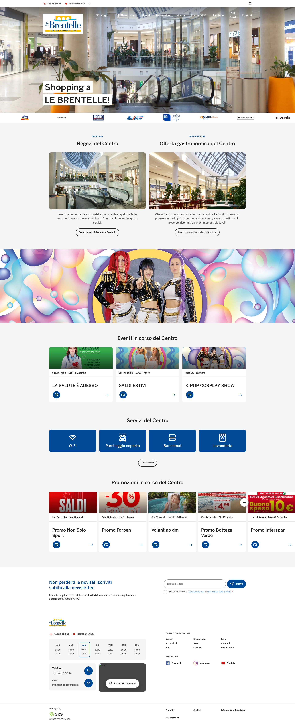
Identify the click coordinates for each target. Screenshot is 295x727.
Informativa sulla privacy (218, 591)
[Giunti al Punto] (174, 117)
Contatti (170, 710)
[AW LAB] (137, 117)
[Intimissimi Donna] (211, 117)
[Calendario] (56, 394)
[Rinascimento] (285, 117)
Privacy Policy (172, 717)
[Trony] (64, 117)
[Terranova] (27, 117)
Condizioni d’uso (196, 591)
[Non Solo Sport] (100, 117)
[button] (244, 502)
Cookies (197, 710)
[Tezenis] (248, 117)
